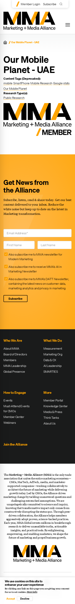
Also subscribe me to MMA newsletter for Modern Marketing (35, 256)
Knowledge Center (55, 406)
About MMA (11, 348)
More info (32, 591)
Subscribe (49, 4)
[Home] (5, 42)
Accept (10, 598)
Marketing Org (52, 354)
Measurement (52, 348)
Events (7, 400)
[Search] (61, 4)
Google (57, 83)
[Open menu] (68, 25)
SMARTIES (50, 371)
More (47, 392)
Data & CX (49, 359)
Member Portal (53, 400)
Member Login (30, 4)
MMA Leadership (14, 365)
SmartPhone (21, 83)
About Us (49, 423)
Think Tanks (51, 417)
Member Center (13, 416)
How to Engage (14, 392)
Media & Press (52, 411)
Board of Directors (15, 354)
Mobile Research (41, 83)
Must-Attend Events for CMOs (16, 409)
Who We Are (12, 340)
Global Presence (14, 371)
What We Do (52, 340)
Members (9, 359)
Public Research (13, 97)
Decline (24, 599)
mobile (7, 83)
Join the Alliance (15, 444)
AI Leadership (52, 365)
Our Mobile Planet (15, 88)
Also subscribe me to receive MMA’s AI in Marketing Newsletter (35, 269)
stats (66, 83)
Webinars (9, 422)
